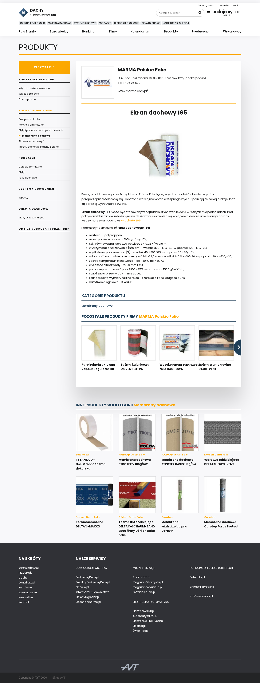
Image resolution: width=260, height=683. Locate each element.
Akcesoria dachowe (126, 23)
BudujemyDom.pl (87, 577)
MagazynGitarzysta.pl (148, 582)
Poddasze (105, 23)
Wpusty (23, 197)
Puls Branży (27, 31)
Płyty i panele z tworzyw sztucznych (41, 130)
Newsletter (223, 5)
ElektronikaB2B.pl (144, 611)
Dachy (23, 577)
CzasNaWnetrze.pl (88, 602)
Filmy (113, 31)
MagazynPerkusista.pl (147, 587)
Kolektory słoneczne (176, 23)
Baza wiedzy (59, 31)
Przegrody (25, 573)
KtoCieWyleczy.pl (201, 596)
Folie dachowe (28, 177)
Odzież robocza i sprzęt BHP (44, 229)
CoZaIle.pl (82, 587)
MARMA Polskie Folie (159, 316)
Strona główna (206, 5)
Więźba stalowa (29, 94)
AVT (37, 677)
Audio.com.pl (141, 577)
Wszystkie (44, 67)
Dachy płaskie (27, 99)
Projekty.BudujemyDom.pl (93, 582)
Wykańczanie (28, 592)
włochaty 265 (131, 220)
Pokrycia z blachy (29, 119)
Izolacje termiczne (30, 166)
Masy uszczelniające (31, 217)
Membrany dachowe (36, 136)
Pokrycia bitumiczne (31, 124)
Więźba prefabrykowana (34, 88)
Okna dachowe (150, 23)
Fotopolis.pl (197, 577)
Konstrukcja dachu (32, 23)
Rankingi (88, 31)
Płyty (22, 172)
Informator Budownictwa (92, 592)
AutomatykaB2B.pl (145, 616)
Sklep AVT (58, 677)
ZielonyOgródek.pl (88, 597)
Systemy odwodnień (36, 189)
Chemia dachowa (33, 209)
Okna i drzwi (27, 582)
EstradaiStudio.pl (144, 592)
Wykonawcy (232, 31)
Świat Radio (140, 631)
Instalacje (25, 587)
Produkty (171, 31)
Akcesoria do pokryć (31, 141)
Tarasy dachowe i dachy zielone (39, 147)
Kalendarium (140, 31)
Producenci (200, 31)
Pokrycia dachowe (59, 23)
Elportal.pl (139, 626)
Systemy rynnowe (85, 23)
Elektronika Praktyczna (148, 621)
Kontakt (237, 5)
